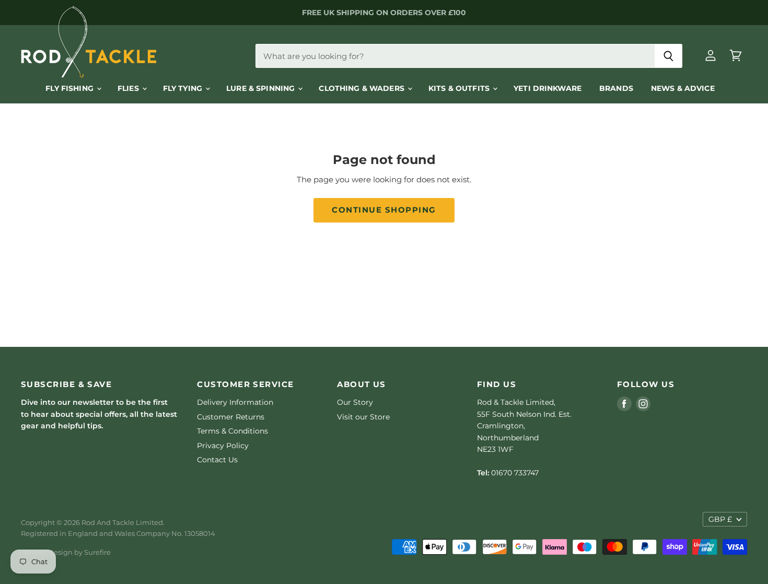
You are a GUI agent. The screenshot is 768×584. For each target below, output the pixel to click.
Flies (129, 88)
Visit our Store (363, 417)
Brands (616, 88)
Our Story (355, 402)
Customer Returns (230, 417)
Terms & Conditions (232, 431)
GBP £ (720, 519)
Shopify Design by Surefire (66, 552)
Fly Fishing (70, 88)
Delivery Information (235, 402)
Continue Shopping (384, 210)
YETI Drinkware (547, 88)
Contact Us (217, 459)
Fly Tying (183, 88)
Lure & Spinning (261, 88)
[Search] (668, 56)
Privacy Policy (223, 445)
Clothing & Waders (362, 88)
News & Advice (683, 88)
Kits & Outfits (460, 88)
